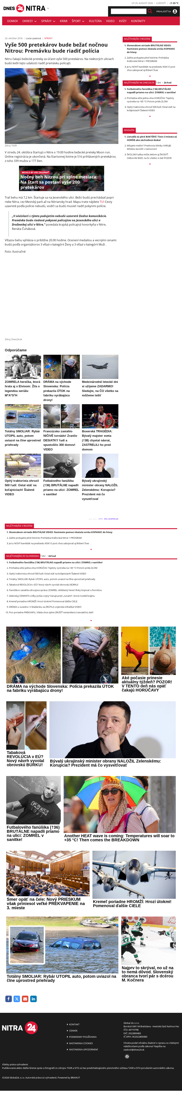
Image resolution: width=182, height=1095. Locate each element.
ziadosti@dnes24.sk (134, 1049)
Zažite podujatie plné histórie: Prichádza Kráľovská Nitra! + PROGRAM (148, 59)
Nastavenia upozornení (83, 1049)
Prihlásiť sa (163, 11)
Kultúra (95, 21)
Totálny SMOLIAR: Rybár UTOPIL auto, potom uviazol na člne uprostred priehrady (52, 579)
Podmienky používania (83, 1036)
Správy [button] (47, 21)
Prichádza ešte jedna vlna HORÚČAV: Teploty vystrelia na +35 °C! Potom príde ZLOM (150, 99)
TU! (102, 202)
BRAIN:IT (75, 1077)
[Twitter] (17, 999)
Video (110, 21)
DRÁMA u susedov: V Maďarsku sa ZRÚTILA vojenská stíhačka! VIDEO (45, 606)
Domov (12, 21)
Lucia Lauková (33, 38)
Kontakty (138, 21)
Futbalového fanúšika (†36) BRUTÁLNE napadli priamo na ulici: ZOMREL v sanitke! (151, 90)
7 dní (158, 82)
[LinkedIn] (33, 999)
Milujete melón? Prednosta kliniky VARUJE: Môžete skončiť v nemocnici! (149, 147)
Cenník (73, 1030)
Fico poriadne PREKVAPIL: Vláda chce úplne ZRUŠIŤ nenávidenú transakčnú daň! (51, 612)
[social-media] (126, 1056)
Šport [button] (77, 21)
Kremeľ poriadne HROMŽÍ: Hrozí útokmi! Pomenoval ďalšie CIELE (43, 601)
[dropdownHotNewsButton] (150, 164)
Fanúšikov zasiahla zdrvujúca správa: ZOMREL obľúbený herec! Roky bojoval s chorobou (55, 590)
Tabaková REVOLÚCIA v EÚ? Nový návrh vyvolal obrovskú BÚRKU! (43, 584)
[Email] (25, 999)
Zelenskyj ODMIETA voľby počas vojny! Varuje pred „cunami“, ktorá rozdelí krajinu (52, 595)
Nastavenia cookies (81, 1043)
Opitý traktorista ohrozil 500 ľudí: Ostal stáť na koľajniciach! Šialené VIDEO (151, 108)
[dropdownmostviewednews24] (150, 116)
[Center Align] (150, 11)
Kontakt (74, 1024)
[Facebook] (8, 999)
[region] (48, 8)
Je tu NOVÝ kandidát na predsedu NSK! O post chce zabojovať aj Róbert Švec (151, 68)
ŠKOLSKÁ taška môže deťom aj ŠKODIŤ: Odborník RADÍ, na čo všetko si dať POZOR (149, 156)
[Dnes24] (36, 8)
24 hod (167, 82)
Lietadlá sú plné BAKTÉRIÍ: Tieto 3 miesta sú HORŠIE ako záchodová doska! (152, 138)
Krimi (63, 21)
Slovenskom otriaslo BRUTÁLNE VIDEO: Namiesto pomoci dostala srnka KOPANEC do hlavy (151, 49)
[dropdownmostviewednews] (150, 76)
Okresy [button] (28, 21)
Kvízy (123, 21)
